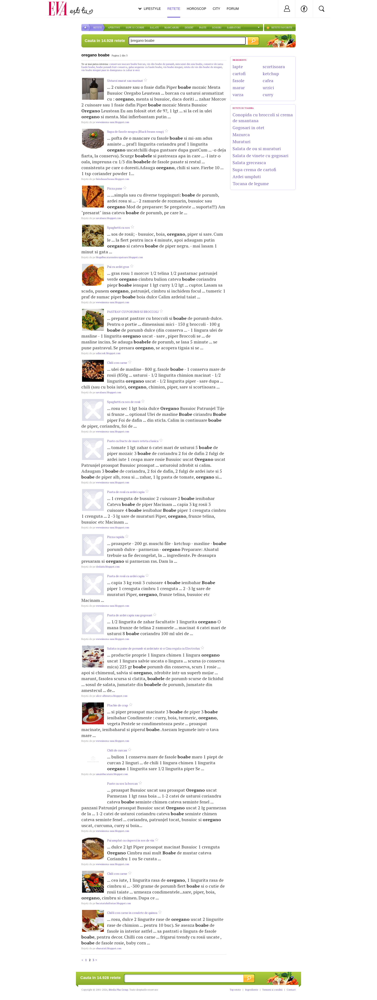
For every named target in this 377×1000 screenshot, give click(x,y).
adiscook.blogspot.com (100, 353)
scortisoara (274, 67)
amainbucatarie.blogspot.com (104, 774)
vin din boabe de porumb (160, 64)
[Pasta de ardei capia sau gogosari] (93, 623)
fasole (238, 81)
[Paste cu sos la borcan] (93, 792)
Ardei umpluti (247, 176)
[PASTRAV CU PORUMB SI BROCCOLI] (93, 320)
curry (268, 95)
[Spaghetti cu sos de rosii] (93, 410)
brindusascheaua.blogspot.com (105, 179)
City (216, 8)
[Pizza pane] (93, 196)
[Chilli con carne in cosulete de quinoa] (93, 921)
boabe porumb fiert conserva (111, 67)
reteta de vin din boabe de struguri (203, 67)
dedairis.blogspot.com (100, 566)
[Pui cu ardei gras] (93, 275)
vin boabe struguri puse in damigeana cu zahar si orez (110, 70)
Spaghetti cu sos (118, 227)
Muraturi (241, 142)
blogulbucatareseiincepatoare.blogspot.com (112, 257)
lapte (238, 67)
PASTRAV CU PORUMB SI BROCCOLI (133, 312)
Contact (291, 989)
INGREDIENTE (240, 60)
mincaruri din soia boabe (188, 64)
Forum (233, 8)
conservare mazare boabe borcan (127, 64)
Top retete (235, 989)
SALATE (154, 27)
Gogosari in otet (248, 128)
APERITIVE (114, 27)
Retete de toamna (243, 108)
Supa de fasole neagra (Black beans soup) (135, 131)
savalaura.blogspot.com (101, 218)
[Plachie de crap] (93, 713)
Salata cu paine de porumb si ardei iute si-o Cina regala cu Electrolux (153, 648)
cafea (268, 81)
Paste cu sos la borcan (122, 783)
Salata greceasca (249, 163)
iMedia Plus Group (118, 989)
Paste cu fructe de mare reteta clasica (132, 441)
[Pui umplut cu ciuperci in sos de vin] (93, 848)
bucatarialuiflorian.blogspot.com (106, 903)
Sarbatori (234, 27)
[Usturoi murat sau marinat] (93, 89)
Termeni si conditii (272, 989)
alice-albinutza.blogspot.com (104, 695)
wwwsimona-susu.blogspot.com (105, 122)
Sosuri (216, 27)
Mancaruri (172, 27)
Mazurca (241, 135)
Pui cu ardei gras (118, 267)
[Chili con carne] (93, 371)
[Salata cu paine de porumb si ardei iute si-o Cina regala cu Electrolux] (93, 656)
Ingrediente (251, 989)
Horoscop (196, 8)
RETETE (97, 27)
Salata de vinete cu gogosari (260, 156)
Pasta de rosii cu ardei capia (125, 492)
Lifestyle (152, 8)
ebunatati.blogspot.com (101, 948)
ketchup (271, 74)
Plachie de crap (117, 705)
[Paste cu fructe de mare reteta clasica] (93, 449)
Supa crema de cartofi (254, 169)
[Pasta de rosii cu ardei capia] (93, 500)
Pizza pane (114, 188)
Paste (202, 27)
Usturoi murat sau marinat (125, 80)
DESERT (189, 27)
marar (239, 88)
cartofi (239, 74)
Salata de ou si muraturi (257, 149)
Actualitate (15, 7)
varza (238, 95)
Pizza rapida (115, 537)
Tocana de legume (251, 183)
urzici (268, 88)
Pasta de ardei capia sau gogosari (129, 615)
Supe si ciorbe (135, 27)
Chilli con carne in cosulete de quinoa (132, 913)
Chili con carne (117, 363)
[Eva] (60, 5)
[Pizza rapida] (93, 545)
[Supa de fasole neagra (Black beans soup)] (93, 140)
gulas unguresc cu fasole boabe (145, 67)
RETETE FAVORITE (281, 27)
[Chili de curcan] (93, 758)
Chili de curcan (117, 750)
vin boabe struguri (173, 67)
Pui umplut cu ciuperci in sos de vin (130, 840)
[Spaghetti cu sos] (93, 236)
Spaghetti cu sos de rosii (123, 402)
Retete (173, 8)
